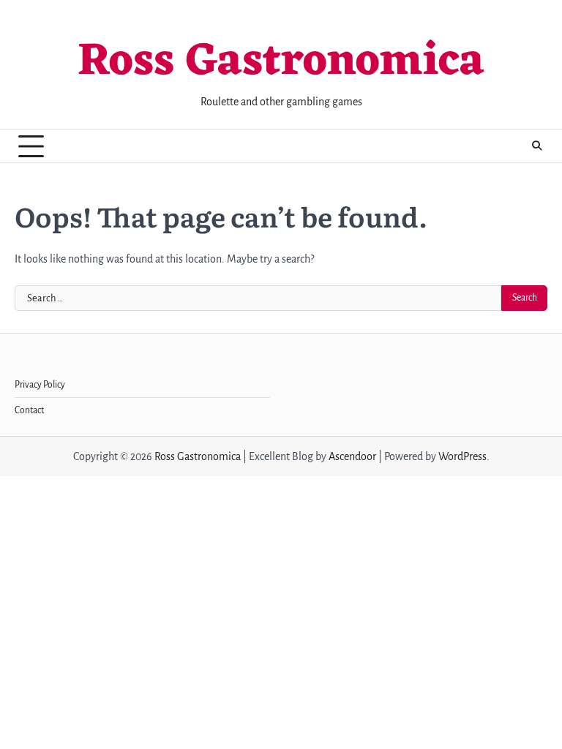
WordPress (462, 456)
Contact (29, 410)
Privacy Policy (40, 385)
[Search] (536, 146)
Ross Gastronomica (281, 62)
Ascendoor (352, 456)
